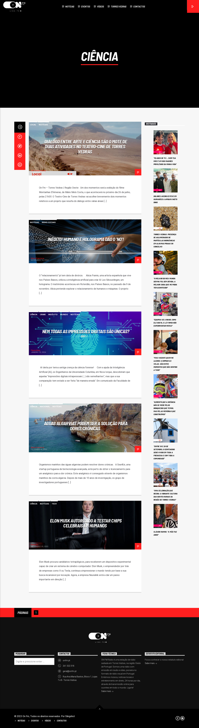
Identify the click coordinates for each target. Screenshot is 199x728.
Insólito (53, 314)
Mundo (64, 314)
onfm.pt (66, 660)
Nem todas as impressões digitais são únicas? (85, 331)
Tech (54, 503)
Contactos (139, 6)
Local (33, 124)
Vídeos (100, 6)
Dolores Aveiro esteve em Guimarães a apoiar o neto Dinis (165, 199)
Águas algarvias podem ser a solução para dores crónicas (85, 426)
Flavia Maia (35, 350)
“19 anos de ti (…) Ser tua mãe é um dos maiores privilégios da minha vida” (165, 161)
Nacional (45, 406)
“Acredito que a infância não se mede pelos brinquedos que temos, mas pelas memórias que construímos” (164, 408)
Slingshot (70, 716)
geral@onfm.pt (69, 671)
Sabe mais (106, 691)
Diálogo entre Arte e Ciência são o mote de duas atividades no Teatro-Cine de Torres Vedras (85, 146)
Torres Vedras (118, 6)
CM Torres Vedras (38, 170)
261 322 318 (68, 666)
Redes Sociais (49, 222)
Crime (43, 314)
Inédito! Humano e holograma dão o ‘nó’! (86, 239)
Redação (34, 545)
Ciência (33, 314)
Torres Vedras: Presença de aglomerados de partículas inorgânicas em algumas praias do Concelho (165, 240)
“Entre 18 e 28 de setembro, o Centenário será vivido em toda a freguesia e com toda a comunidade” (164, 452)
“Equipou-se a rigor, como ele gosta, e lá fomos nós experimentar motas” (165, 322)
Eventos (85, 6)
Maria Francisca (37, 258)
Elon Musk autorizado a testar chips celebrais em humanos (86, 523)
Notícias (69, 6)
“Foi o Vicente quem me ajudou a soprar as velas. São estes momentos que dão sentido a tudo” (165, 364)
